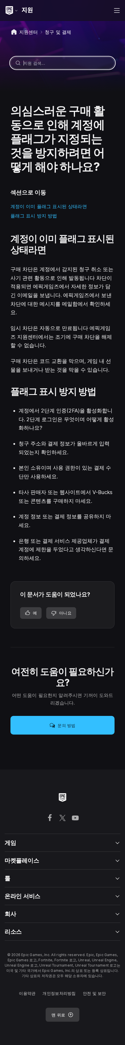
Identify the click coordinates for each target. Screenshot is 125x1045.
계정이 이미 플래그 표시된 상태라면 (48, 206)
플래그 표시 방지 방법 (33, 216)
